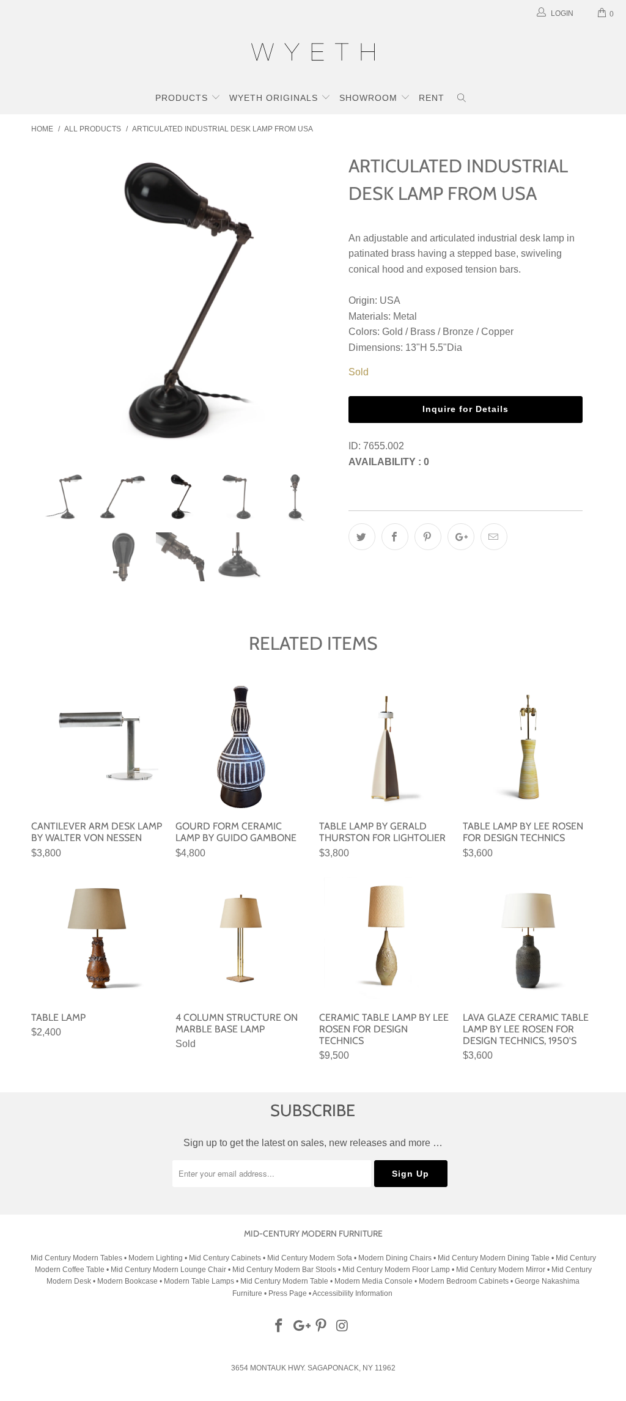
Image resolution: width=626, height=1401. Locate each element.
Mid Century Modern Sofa (309, 1258)
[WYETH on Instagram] (343, 1326)
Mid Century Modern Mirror (500, 1269)
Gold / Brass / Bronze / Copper (448, 331)
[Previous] (47, 302)
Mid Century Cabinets (226, 1258)
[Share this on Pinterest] (427, 536)
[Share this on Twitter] (361, 536)
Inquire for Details (465, 409)
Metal (405, 316)
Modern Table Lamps (199, 1281)
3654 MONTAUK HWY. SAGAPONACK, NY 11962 (313, 1368)
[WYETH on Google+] (300, 1326)
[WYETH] (313, 53)
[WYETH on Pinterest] (321, 1326)
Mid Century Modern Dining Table (494, 1258)
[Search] (462, 99)
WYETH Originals (275, 98)
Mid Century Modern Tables (76, 1258)
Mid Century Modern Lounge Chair (168, 1269)
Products (183, 98)
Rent (431, 98)
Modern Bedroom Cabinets (464, 1281)
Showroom (369, 98)
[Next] (320, 302)
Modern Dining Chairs (395, 1258)
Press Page (287, 1293)
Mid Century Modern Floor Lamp (396, 1269)
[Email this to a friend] (494, 536)
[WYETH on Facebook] (279, 1326)
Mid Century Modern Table (284, 1281)
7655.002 (383, 446)
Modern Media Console (373, 1281)
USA (390, 300)
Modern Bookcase (127, 1281)
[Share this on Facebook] (394, 536)
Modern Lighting (156, 1258)
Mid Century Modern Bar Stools (284, 1269)
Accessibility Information (352, 1293)
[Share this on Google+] (460, 536)
